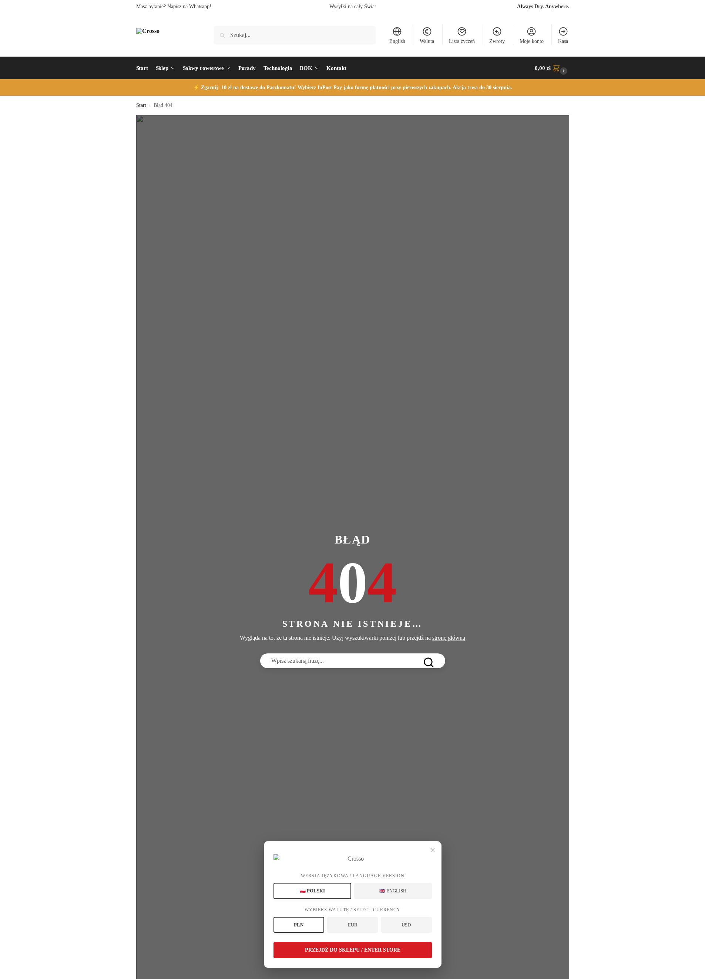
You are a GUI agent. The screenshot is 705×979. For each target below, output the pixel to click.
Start (141, 105)
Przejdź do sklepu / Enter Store (352, 950)
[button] (552, 68)
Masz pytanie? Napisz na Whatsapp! (173, 6)
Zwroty (497, 41)
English (397, 41)
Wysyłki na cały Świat (352, 6)
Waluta (427, 41)
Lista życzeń (462, 41)
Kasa (563, 41)
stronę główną (448, 638)
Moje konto (532, 41)
